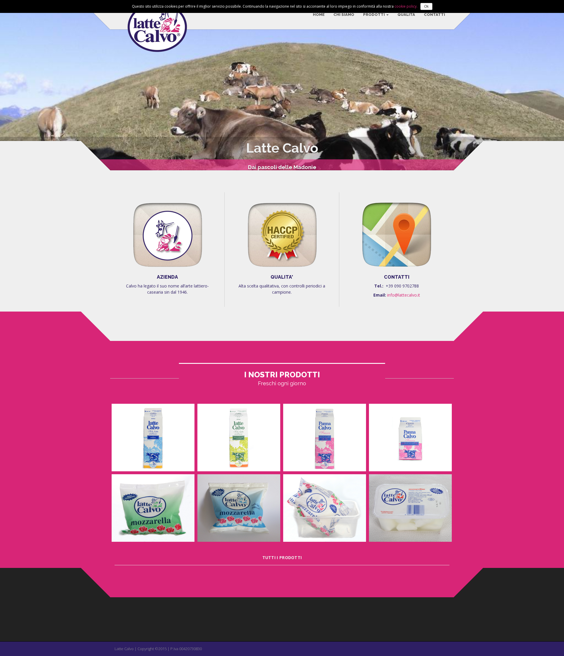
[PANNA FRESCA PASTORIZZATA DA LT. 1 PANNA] (324, 437)
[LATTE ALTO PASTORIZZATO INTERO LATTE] (153, 437)
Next (556, 83)
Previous (8, 83)
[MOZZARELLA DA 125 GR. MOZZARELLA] (153, 508)
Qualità (406, 14)
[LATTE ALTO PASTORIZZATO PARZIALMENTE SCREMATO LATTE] (238, 437)
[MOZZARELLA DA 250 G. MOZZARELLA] (324, 508)
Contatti (434, 14)
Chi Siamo (343, 14)
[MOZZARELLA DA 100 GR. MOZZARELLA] (238, 508)
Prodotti (374, 14)
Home (319, 14)
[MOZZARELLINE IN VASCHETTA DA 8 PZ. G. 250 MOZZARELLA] (410, 508)
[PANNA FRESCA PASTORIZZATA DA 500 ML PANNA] (410, 437)
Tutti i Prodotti (282, 557)
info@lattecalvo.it (403, 295)
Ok (426, 6)
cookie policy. (406, 6)
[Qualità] (282, 234)
